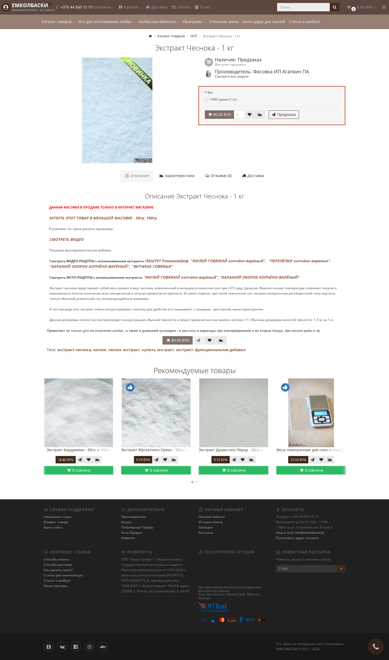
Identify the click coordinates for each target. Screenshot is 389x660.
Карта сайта (53, 527)
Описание (139, 175)
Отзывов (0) (220, 175)
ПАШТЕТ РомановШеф (166, 260)
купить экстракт (158, 349)
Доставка (159, 7)
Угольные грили (224, 21)
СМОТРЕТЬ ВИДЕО (66, 239)
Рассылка (205, 532)
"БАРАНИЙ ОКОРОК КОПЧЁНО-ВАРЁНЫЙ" (260, 277)
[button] (361, 7)
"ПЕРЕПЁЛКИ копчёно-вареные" (299, 260)
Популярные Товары (137, 527)
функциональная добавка (220, 349)
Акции (126, 522)
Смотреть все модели (232, 76)
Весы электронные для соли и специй (311, 449)
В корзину (81, 470)
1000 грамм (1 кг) (223, 99)
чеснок (99, 349)
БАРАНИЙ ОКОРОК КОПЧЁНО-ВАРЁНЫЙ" (90, 266)
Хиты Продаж (131, 532)
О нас (204, 7)
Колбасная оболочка (158, 21)
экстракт (184, 349)
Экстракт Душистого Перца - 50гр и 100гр (237, 449)
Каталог (131, 7)
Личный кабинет (211, 516)
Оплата (183, 7)
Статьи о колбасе (304, 21)
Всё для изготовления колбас (106, 21)
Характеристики (179, 175)
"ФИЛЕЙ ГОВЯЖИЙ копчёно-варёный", (228, 260)
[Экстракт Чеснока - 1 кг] (117, 111)
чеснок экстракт (124, 349)
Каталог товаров (57, 21)
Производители (133, 516)
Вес (210, 92)
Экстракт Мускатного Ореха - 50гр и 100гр (159, 449)
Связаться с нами (57, 516)
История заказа (210, 522)
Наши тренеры (55, 586)
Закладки (205, 527)
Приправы (193, 21)
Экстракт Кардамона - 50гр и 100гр (79, 449)
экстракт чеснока (74, 349)
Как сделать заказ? (58, 570)
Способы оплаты (56, 559)
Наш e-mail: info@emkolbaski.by (300, 532)
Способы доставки (58, 564)
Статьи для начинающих (63, 575)
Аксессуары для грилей (263, 21)
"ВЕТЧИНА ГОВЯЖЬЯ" (152, 266)
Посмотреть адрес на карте (297, 538)
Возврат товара (56, 522)
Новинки (128, 538)
